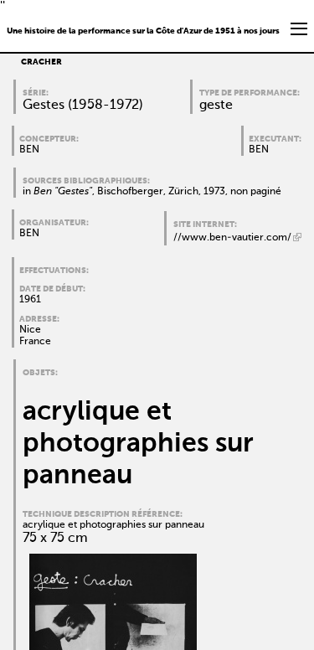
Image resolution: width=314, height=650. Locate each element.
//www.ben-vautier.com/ (232, 238)
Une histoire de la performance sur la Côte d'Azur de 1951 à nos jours (143, 31)
